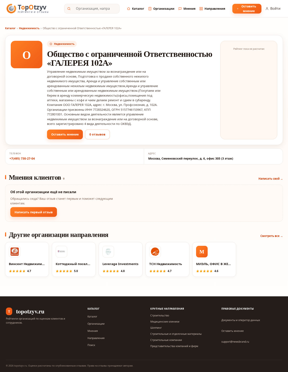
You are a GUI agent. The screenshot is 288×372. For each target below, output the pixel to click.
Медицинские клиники (164, 321)
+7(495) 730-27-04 (22, 158)
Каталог (138, 9)
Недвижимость (29, 28)
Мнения (189, 9)
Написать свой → (270, 179)
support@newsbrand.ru (235, 341)
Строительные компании (166, 340)
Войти (275, 8)
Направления (215, 9)
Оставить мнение (248, 8)
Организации (163, 9)
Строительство (159, 315)
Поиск (91, 345)
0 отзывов (97, 134)
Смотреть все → (271, 236)
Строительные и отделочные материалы (176, 334)
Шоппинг (156, 328)
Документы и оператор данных (240, 320)
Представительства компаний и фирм (174, 346)
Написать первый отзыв (34, 212)
